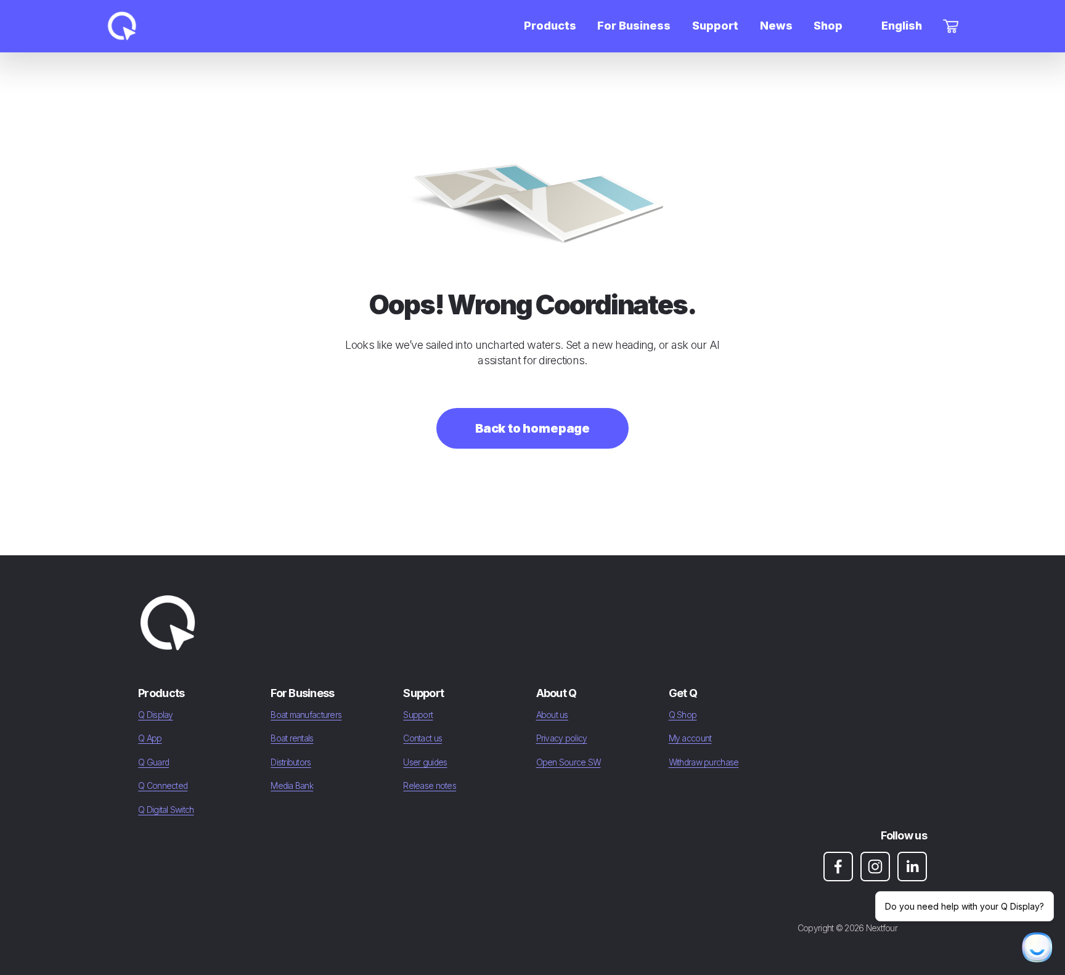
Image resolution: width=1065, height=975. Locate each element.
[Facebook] (838, 866)
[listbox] (893, 26)
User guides (425, 762)
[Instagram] (875, 866)
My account (690, 738)
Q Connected (162, 786)
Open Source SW (568, 762)
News (776, 25)
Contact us (422, 738)
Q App (149, 738)
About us (552, 715)
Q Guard (153, 762)
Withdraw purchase (704, 762)
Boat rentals (292, 738)
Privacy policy (561, 738)
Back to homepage (532, 428)
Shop (828, 25)
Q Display (155, 715)
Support (418, 715)
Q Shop (683, 715)
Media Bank (292, 786)
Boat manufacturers (306, 715)
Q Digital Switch (166, 810)
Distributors (291, 762)
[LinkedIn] (912, 866)
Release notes (429, 786)
